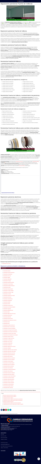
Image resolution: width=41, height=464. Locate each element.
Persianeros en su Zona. (6, 263)
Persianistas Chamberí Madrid (8, 362)
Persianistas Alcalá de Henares (8, 272)
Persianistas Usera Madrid (8, 371)
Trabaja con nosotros (4, 439)
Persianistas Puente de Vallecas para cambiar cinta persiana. (12, 400)
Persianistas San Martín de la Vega (9, 333)
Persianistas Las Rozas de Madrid (9, 328)
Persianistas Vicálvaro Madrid (8, 382)
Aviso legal (2, 434)
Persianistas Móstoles (7, 316)
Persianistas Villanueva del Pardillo (9, 351)
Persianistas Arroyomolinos (8, 284)
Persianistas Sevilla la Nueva (8, 336)
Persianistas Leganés (7, 308)
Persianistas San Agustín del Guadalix (10, 330)
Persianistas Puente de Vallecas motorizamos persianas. (12, 402)
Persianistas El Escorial (7, 297)
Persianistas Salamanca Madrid (9, 357)
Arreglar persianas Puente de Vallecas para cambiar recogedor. (13, 404)
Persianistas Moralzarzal (7, 315)
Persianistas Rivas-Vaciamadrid (9, 326)
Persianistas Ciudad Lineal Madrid (9, 376)
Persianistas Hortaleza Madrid (8, 377)
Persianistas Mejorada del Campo (9, 313)
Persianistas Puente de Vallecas (9, 372)
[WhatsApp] (8, 410)
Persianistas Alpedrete (7, 279)
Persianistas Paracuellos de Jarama (9, 320)
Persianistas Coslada (7, 293)
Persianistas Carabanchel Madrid (9, 369)
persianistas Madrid (36, 161)
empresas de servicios (19, 161)
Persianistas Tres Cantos (7, 341)
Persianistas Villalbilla (7, 348)
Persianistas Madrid (6, 270)
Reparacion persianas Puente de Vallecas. (9, 395)
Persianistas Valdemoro (7, 344)
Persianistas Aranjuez (7, 280)
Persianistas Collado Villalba (8, 290)
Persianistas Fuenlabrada (7, 298)
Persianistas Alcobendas (7, 274)
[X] (4, 410)
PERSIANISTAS (3, 268)
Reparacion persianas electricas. (8, 401)
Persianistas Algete (6, 277)
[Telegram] (10, 410)
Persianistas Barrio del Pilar (8, 387)
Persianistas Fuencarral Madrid (8, 364)
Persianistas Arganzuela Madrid (9, 354)
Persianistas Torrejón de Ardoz (8, 338)
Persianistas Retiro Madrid (8, 356)
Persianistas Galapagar (7, 300)
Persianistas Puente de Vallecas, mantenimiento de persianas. (13, 399)
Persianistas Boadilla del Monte (8, 285)
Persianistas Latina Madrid (8, 367)
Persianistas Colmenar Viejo (8, 292)
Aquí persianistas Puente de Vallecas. (7, 192)
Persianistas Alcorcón (7, 275)
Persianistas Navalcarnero (8, 318)
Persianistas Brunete (7, 287)
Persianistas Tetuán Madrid (8, 361)
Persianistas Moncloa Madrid (8, 366)
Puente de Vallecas (22, 165)
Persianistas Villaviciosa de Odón (9, 353)
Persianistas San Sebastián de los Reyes (10, 334)
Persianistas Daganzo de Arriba (9, 295)
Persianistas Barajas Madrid (8, 385)
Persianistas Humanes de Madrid (9, 307)
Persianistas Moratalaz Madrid (8, 374)
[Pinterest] (6, 410)
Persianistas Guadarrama (8, 305)
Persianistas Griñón (6, 303)
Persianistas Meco (6, 311)
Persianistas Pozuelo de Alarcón (9, 325)
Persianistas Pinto (6, 323)
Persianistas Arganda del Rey (8, 282)
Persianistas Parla (6, 321)
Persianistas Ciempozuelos (8, 288)
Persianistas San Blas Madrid (8, 384)
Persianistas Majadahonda (8, 310)
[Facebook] (2, 410)
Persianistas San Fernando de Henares (10, 331)
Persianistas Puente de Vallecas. (8, 397)
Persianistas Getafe (6, 302)
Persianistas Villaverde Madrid (8, 379)
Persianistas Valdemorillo (7, 343)
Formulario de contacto (4, 442)
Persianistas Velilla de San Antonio (9, 346)
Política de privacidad (4, 437)
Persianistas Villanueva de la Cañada (10, 349)
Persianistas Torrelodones (8, 339)
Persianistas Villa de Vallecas (8, 380)
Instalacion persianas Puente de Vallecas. (9, 396)
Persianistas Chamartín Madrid (8, 359)
